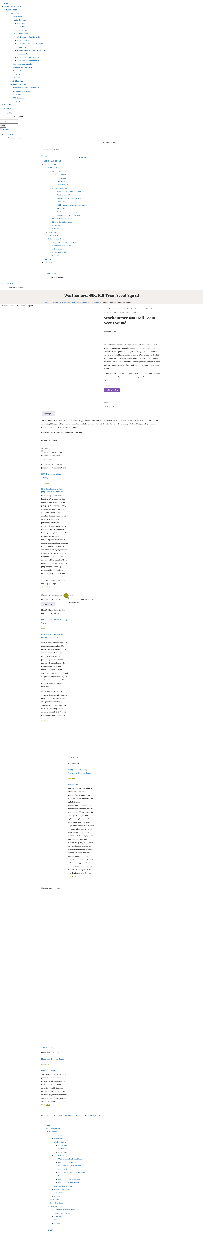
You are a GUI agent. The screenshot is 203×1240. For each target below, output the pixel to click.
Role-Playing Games (17, 84)
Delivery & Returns (93, 1115)
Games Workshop (20, 34)
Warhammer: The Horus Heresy (31, 37)
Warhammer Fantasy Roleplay (26, 88)
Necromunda (22, 54)
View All (16, 74)
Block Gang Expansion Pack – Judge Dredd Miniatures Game (52, 490)
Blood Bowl (22, 47)
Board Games (14, 78)
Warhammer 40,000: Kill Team (30, 44)
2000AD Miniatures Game (51, 474)
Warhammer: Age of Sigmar (29, 57)
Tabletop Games (15, 13)
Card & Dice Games (16, 81)
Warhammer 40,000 (25, 40)
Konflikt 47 (21, 27)
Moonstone (17, 17)
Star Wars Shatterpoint (23, 64)
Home (106, 309)
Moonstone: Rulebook (49, 1070)
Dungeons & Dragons (22, 91)
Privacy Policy (79, 1115)
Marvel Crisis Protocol (22, 67)
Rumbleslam (18, 71)
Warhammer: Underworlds (28, 61)
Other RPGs (18, 95)
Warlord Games (19, 20)
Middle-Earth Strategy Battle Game (32, 51)
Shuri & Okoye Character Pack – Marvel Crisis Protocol (53, 635)
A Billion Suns (73, 784)
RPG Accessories (20, 98)
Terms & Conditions (64, 1115)
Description (48, 414)
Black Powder (23, 30)
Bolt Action (22, 23)
